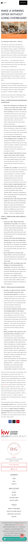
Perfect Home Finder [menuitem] (14, 508)
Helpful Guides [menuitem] (14, 500)
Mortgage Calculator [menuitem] (14, 514)
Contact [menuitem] (14, 484)
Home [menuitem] (14, 478)
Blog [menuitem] (14, 481)
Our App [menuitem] (14, 516)
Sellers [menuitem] (14, 495)
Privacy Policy (19, 524)
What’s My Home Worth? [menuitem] (14, 511)
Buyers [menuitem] (14, 492)
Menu (24, 3)
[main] (14, 216)
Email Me (14, 469)
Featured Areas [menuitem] (14, 497)
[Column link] (7, 3)
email (5, 384)
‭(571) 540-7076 (14, 464)
